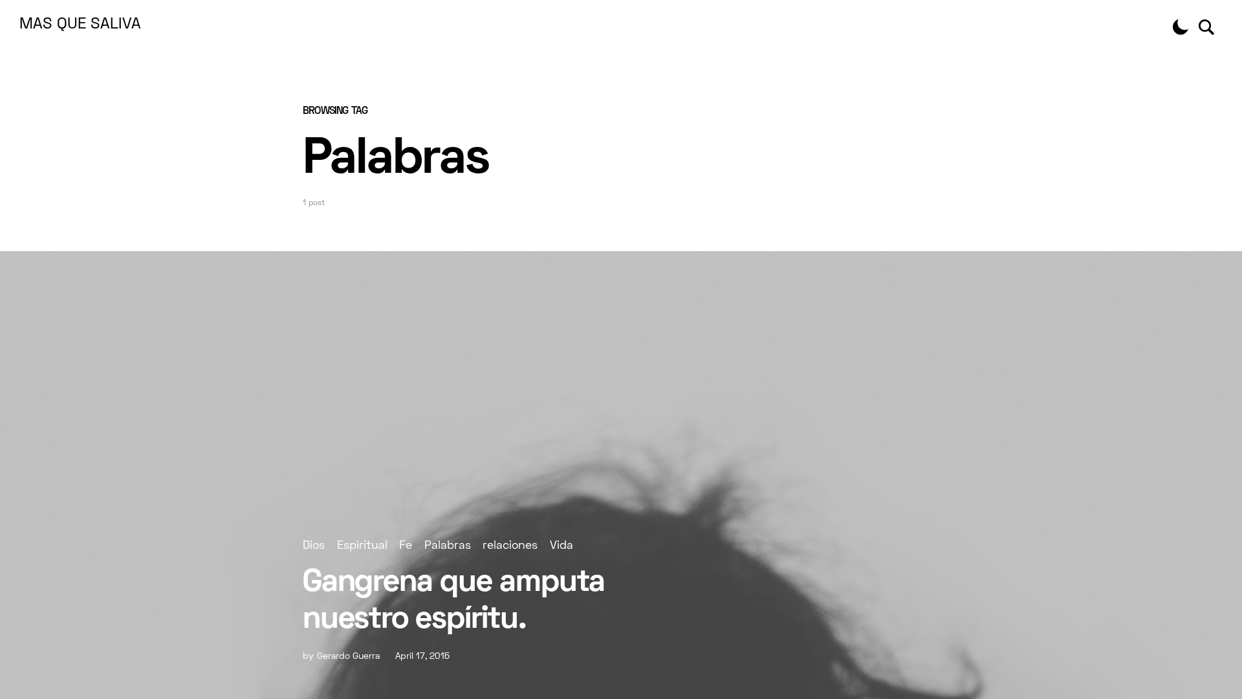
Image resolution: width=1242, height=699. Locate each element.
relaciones (510, 545)
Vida (561, 545)
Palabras (447, 545)
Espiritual (362, 545)
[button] (1180, 27)
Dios (314, 545)
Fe (405, 545)
